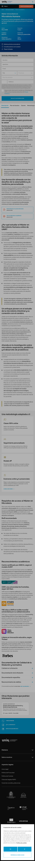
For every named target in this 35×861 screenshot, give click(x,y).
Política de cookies (21, 843)
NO (10, 849)
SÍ (24, 849)
